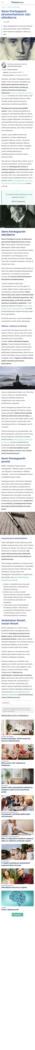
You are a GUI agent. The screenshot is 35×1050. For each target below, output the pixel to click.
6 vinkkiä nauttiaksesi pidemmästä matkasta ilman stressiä (15, 864)
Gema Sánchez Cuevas (14, 66)
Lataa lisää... (17, 915)
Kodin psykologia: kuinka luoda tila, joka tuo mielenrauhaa (16, 740)
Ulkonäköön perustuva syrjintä (14, 887)
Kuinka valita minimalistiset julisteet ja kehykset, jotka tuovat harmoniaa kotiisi (17, 789)
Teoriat (3, 907)
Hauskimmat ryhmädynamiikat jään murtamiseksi (15, 815)
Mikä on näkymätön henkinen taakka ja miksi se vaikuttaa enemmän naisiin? (17, 840)
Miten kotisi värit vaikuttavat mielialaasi (13, 764)
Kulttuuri (3, 7)
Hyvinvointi (5, 761)
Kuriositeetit (5, 861)
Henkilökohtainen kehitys (9, 812)
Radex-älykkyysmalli (9, 910)
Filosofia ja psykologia (14, 7)
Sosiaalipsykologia (7, 885)
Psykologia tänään (7, 736)
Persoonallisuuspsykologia (10, 836)
